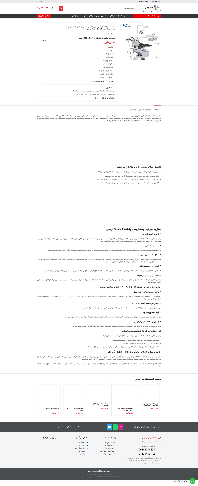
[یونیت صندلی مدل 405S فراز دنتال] (74, 395)
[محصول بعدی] (108, 33)
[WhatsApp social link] (98, 98)
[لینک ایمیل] (103, 98)
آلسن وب (82, 476)
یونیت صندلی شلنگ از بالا (102, 94)
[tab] (157, 108)
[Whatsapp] (115, 427)
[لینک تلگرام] (95, 98)
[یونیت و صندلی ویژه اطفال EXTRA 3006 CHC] (99, 393)
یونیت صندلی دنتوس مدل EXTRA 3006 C (125, 409)
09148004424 (143, 1)
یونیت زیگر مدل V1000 (52, 408)
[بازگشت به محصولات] (111, 33)
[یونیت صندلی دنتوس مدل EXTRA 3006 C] (124, 395)
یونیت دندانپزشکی (73, 27)
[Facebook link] (105, 98)
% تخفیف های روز (44, 16)
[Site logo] (151, 8)
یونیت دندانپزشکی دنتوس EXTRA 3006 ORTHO (150, 405)
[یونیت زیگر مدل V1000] (49, 395)
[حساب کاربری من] (52, 8)
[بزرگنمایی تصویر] (156, 57)
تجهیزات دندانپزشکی (104, 27)
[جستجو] (61, 8)
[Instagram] (120, 427)
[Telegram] (109, 427)
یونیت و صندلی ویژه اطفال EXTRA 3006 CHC (100, 405)
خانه (113, 27)
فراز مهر (44, 41)
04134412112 (153, 1)
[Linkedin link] (100, 98)
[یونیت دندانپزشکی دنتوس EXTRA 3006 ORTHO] (148, 393)
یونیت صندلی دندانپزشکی (88, 27)
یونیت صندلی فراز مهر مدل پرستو (85, 94)
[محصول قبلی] (113, 33)
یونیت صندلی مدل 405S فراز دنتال (75, 409)
